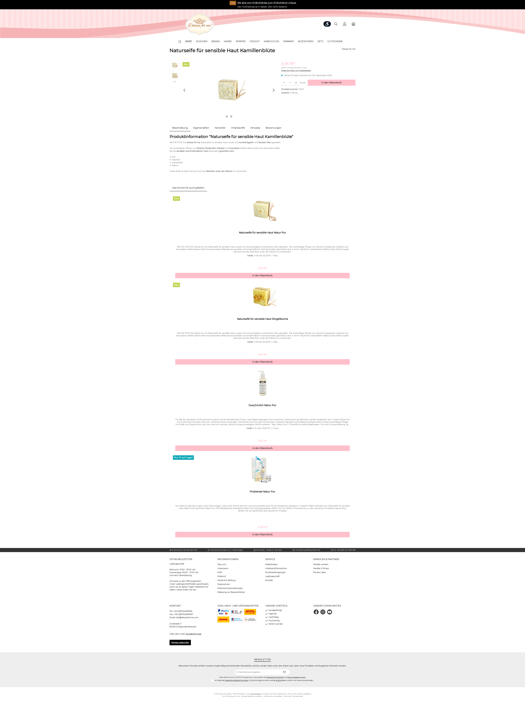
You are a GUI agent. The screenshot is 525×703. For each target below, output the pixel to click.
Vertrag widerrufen (180, 642)
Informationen (227, 559)
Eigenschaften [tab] (201, 128)
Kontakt (269, 580)
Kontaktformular (193, 634)
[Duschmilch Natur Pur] (262, 383)
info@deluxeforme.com (187, 617)
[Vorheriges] (185, 90)
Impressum (222, 568)
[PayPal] (223, 612)
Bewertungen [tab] (273, 128)
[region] (222, 90)
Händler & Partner (326, 559)
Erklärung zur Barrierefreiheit (231, 592)
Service (270, 559)
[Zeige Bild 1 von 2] (227, 116)
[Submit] (284, 672)
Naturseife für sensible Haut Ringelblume (262, 318)
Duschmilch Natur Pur (262, 405)
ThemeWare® (297, 696)
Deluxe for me (348, 49)
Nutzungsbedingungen (297, 677)
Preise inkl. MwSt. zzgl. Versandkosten (296, 70)
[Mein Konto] (344, 24)
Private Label (319, 572)
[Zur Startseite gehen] (200, 24)
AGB (219, 572)
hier (194, 589)
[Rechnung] (250, 619)
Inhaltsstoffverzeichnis (276, 568)
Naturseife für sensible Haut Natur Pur (262, 232)
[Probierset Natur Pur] (262, 469)
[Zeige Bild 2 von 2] (231, 116)
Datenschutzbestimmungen (236, 680)
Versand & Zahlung (226, 580)
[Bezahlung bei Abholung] (237, 612)
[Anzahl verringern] (284, 83)
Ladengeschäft (272, 576)
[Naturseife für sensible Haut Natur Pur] (262, 210)
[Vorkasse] (237, 619)
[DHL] (223, 619)
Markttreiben (271, 564)
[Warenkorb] (352, 24)
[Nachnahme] (250, 612)
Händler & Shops (321, 568)
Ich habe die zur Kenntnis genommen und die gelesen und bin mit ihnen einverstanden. (264, 680)
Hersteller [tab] (220, 128)
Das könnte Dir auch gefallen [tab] (188, 187)
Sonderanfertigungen (275, 572)
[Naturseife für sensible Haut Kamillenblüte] (229, 90)
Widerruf (221, 576)
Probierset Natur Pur (262, 491)
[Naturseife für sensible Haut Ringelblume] (262, 297)
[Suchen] (336, 24)
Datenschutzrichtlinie (275, 677)
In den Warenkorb (331, 82)
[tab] (180, 128)
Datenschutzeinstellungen (230, 588)
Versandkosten (255, 694)
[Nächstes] (274, 90)
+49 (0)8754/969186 (182, 611)
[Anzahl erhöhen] (296, 83)
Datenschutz (223, 584)
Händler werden (320, 564)
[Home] (181, 41)
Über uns (221, 564)
